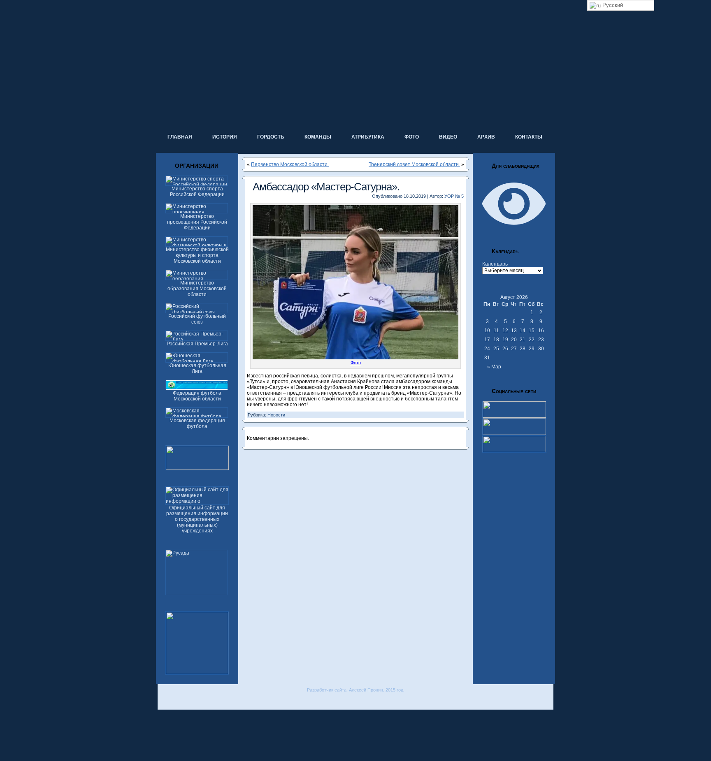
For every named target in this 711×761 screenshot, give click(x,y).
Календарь (495, 264)
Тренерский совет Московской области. (414, 164)
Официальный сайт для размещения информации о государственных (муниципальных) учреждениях (197, 519)
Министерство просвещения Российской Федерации (197, 222)
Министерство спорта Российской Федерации (197, 191)
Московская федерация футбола (197, 423)
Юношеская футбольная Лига (197, 368)
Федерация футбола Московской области (197, 396)
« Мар (494, 367)
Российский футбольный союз (197, 319)
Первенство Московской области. (290, 164)
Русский (612, 5)
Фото (356, 362)
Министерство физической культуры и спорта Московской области (197, 255)
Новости (276, 414)
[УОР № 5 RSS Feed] (163, 701)
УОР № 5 (454, 196)
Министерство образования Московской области (197, 288)
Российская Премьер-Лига (197, 344)
